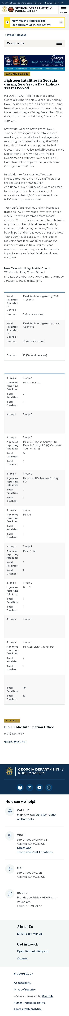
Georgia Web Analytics (28, 1009)
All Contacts (25, 819)
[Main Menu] (63, 10)
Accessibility (22, 982)
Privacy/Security (25, 989)
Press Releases (16, 34)
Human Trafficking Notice (29, 1002)
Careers (22, 958)
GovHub (47, 996)
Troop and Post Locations (35, 852)
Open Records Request (33, 951)
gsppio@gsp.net (15, 741)
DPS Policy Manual (30, 933)
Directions (24, 847)
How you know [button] (52, 3)
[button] (59, 43)
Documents (15, 43)
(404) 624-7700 (45, 814)
